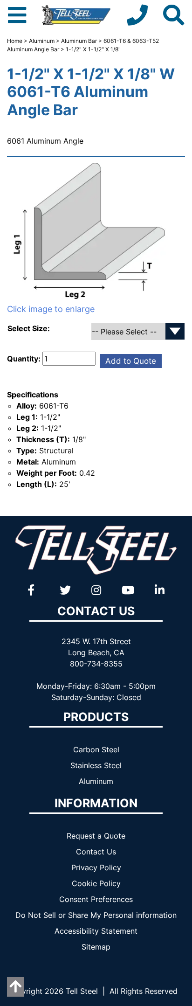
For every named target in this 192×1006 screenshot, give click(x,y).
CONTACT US (96, 611)
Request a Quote (96, 835)
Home (14, 40)
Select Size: (29, 328)
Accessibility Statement (96, 931)
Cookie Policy (96, 883)
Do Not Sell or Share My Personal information (96, 915)
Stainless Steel (96, 765)
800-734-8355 (96, 663)
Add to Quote (130, 361)
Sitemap (96, 946)
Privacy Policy (96, 867)
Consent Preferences (96, 899)
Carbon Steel (96, 749)
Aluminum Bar (79, 40)
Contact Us (96, 851)
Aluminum (42, 40)
